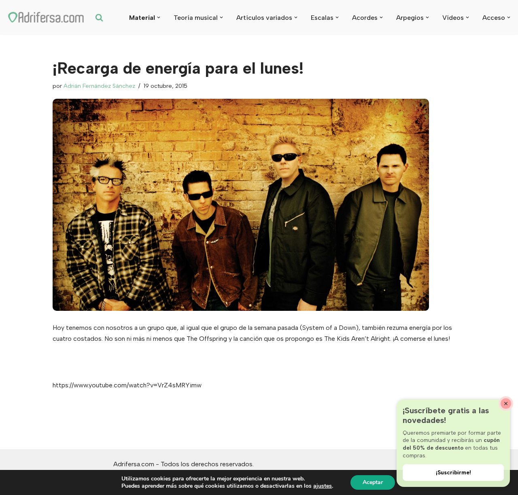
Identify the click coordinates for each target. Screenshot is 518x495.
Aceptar (373, 482)
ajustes (322, 486)
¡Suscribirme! (453, 472)
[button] (158, 17)
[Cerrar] (506, 403)
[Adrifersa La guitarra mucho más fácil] (46, 17)
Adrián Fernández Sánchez (99, 85)
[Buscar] (99, 17)
